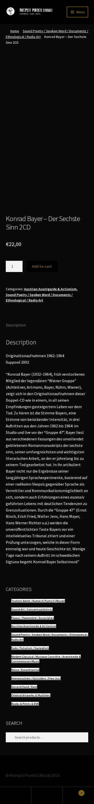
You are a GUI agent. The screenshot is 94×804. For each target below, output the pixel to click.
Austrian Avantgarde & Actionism (50, 289)
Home (14, 31)
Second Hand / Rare (24, 687)
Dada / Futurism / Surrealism (30, 648)
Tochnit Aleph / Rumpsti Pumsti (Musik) (38, 601)
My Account (15, 795)
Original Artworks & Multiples (30, 695)
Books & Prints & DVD (25, 704)
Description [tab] (16, 324)
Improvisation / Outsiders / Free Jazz (36, 678)
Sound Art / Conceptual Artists (32, 609)
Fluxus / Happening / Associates (32, 618)
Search (47, 795)
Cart (72, 791)
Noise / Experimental (25, 670)
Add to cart (42, 266)
